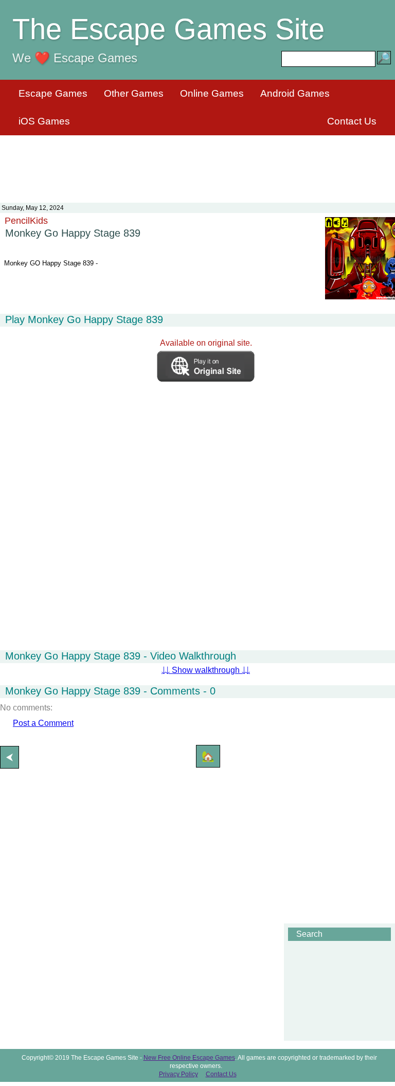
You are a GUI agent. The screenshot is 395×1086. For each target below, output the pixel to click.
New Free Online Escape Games (189, 1057)
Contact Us (351, 121)
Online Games (212, 93)
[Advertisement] (197, 162)
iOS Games (44, 121)
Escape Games (53, 93)
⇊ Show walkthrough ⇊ (205, 670)
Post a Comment (43, 723)
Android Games (295, 93)
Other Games (134, 93)
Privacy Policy (178, 1074)
